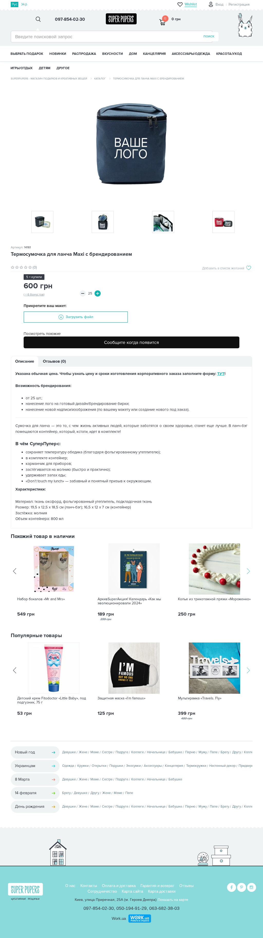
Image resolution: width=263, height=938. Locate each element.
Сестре (107, 752)
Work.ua (119, 918)
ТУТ (220, 373)
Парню (190, 752)
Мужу (203, 752)
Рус (14, 4)
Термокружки (196, 766)
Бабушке (175, 752)
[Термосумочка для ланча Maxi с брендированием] (131, 144)
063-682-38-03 (164, 908)
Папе (214, 752)
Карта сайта (132, 891)
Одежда (68, 766)
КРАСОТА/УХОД (229, 54)
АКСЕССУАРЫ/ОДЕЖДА (191, 54)
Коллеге (137, 752)
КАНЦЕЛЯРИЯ (154, 54)
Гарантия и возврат (157, 885)
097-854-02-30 (98, 908)
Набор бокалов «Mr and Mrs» (41, 599)
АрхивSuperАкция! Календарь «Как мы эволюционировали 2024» (129, 601)
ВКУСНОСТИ (112, 54)
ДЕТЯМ (44, 68)
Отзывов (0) (54, 361)
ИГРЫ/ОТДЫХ (22, 68)
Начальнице (156, 752)
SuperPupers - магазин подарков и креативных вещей (49, 78)
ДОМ (133, 54)
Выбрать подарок (27, 54)
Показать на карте (173, 900)
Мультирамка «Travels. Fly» (199, 698)
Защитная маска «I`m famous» (121, 698)
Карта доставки (161, 891)
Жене (83, 752)
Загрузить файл (79, 317)
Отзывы (186, 885)
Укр (24, 4)
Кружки (83, 766)
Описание (24, 361)
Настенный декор (222, 766)
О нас (70, 885)
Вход (219, 4)
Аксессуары (153, 766)
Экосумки (133, 766)
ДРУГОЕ (63, 68)
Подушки (116, 766)
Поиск (208, 36)
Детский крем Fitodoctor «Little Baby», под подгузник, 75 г (51, 700)
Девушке (69, 752)
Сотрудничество (102, 891)
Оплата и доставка (119, 885)
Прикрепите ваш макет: (45, 305)
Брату (225, 752)
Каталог (100, 78)
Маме (94, 752)
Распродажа (84, 54)
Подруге (122, 752)
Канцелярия (174, 766)
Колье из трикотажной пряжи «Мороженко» (214, 599)
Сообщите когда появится (131, 342)
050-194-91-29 (131, 908)
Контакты (88, 885)
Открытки (99, 766)
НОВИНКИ (57, 54)
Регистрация (239, 4)
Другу (236, 752)
